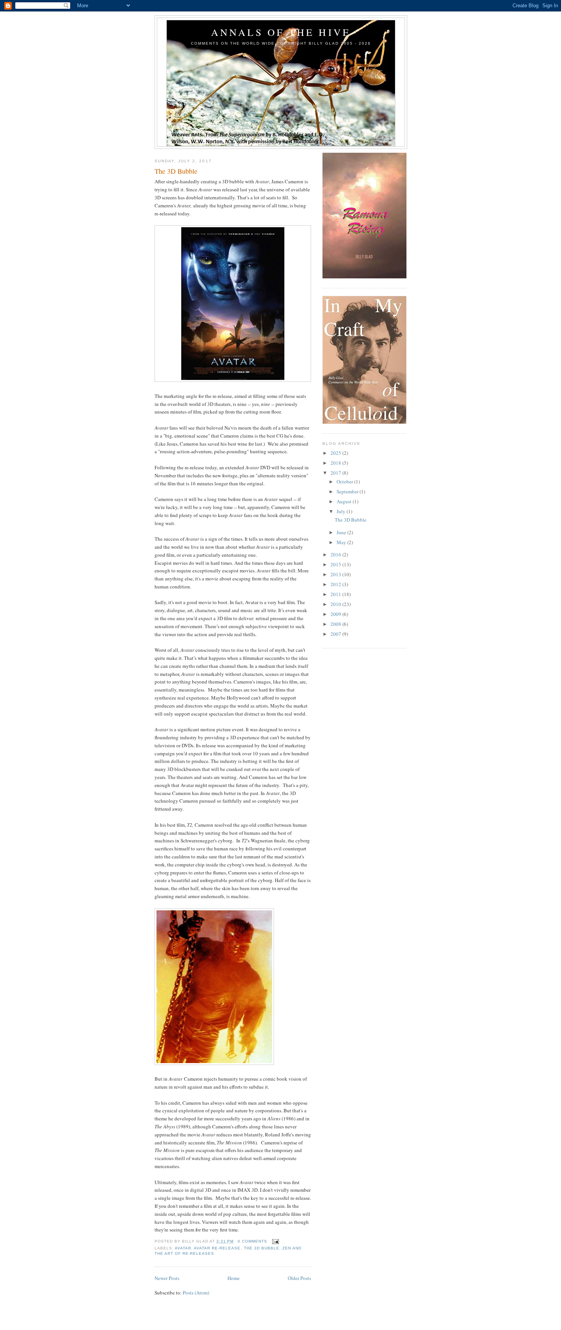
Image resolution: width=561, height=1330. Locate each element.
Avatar (183, 1248)
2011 (336, 594)
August (345, 501)
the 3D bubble (261, 1248)
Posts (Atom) (196, 1292)
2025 (336, 452)
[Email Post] (274, 1241)
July (342, 511)
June (342, 532)
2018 (336, 462)
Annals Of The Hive (281, 32)
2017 (336, 472)
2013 (336, 574)
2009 (336, 614)
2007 (336, 633)
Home (233, 1278)
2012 (336, 584)
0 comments (252, 1241)
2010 (336, 604)
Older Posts (299, 1278)
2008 (336, 624)
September (348, 491)
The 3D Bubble (176, 171)
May (342, 542)
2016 (336, 554)
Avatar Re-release (217, 1248)
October (345, 481)
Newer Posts (167, 1278)
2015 (336, 564)
